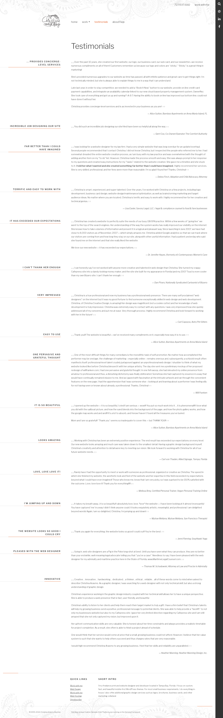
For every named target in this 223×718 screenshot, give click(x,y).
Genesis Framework (132, 712)
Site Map (74, 712)
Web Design (75, 689)
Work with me (76, 686)
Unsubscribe (75, 699)
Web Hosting (76, 696)
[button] (89, 22)
